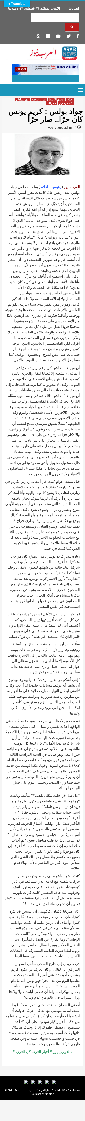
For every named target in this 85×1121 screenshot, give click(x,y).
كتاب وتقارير (65, 103)
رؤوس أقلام (22, 99)
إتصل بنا (74, 8)
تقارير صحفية (38, 99)
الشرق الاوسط (56, 99)
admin (69, 127)
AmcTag (49, 1093)
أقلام (70, 99)
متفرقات (51, 103)
